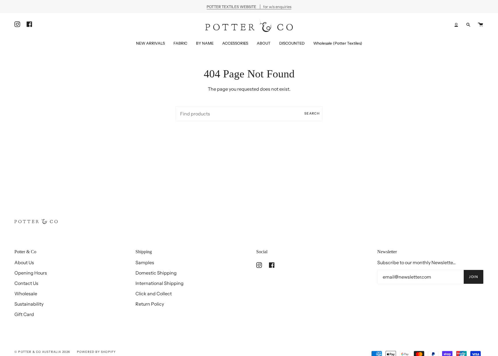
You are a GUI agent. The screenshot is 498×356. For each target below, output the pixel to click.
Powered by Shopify (96, 352)
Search (312, 113)
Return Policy (149, 304)
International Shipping (159, 283)
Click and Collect (153, 293)
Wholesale (25, 293)
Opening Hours (30, 273)
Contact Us (26, 283)
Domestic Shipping (156, 273)
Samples (144, 262)
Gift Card (24, 314)
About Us (24, 262)
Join (473, 277)
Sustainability (29, 304)
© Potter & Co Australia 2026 (42, 352)
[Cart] (480, 24)
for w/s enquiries (249, 6)
